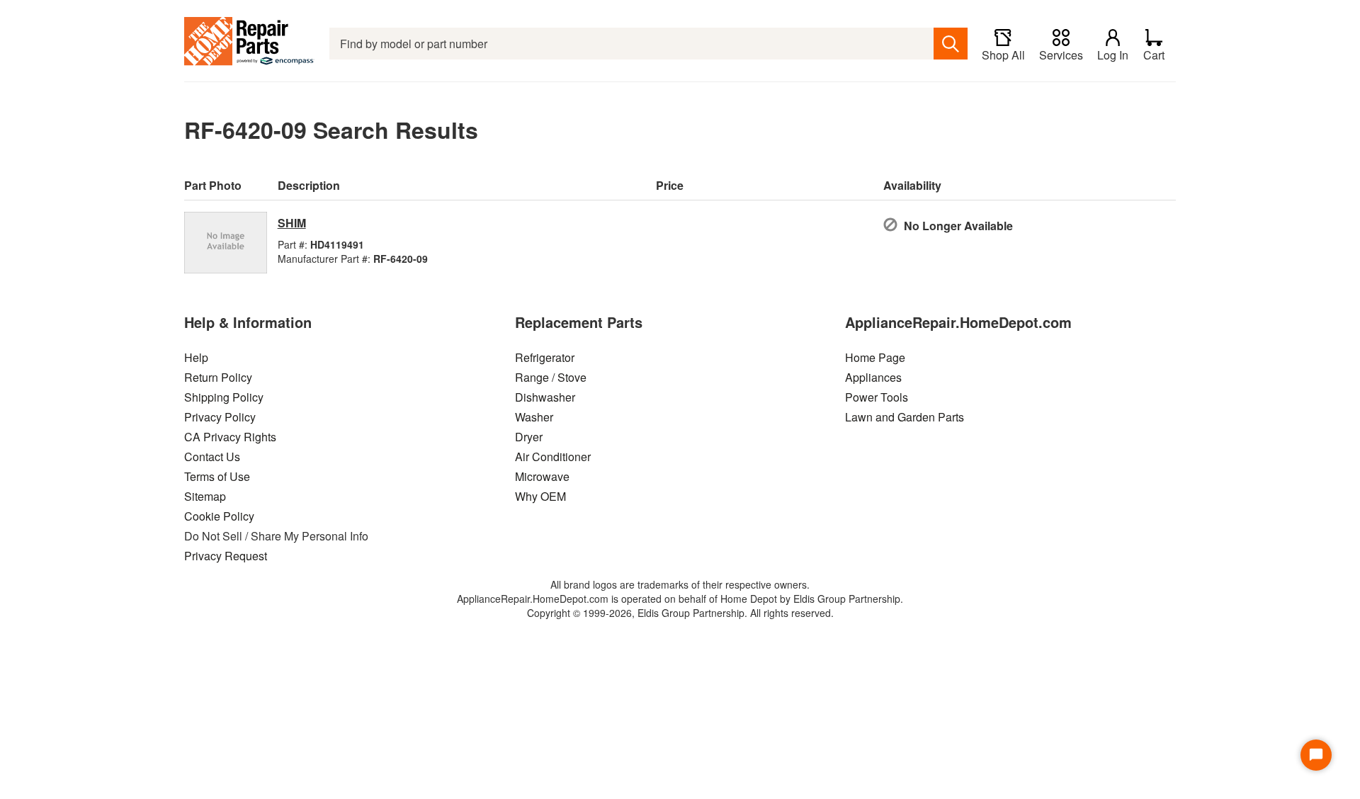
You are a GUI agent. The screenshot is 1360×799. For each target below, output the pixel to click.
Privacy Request (225, 556)
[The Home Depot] (249, 43)
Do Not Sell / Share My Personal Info (276, 536)
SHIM (292, 223)
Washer (534, 417)
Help (196, 357)
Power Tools (876, 397)
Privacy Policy (220, 417)
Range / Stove (550, 377)
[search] (951, 44)
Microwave (542, 476)
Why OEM (540, 496)
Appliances (873, 377)
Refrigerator (544, 357)
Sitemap (205, 496)
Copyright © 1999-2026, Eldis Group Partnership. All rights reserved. (680, 613)
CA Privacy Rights (230, 437)
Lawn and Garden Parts (904, 417)
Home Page (875, 357)
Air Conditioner (553, 456)
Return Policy (218, 377)
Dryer (529, 437)
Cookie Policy (219, 516)
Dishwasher (545, 397)
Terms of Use (217, 476)
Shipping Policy (224, 397)
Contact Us (212, 456)
